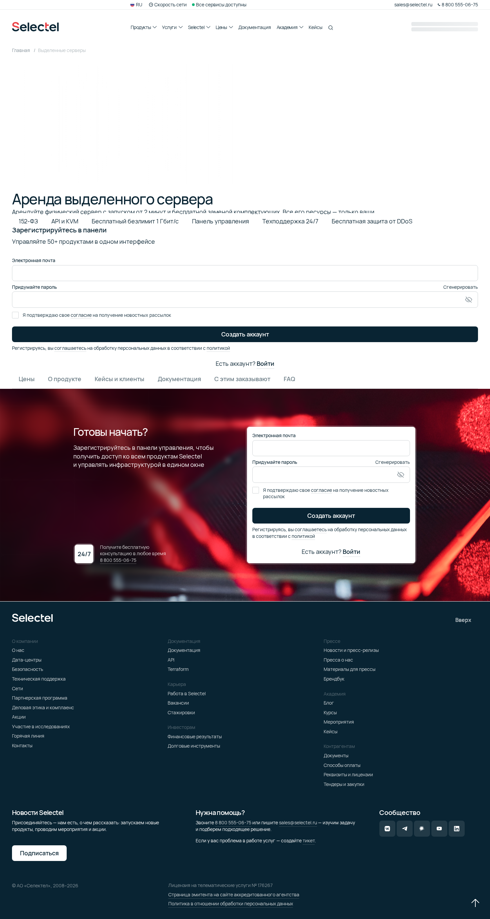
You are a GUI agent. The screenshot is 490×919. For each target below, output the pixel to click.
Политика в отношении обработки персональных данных (230, 903)
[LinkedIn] (457, 829)
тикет (309, 840)
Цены (221, 27)
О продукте (64, 379)
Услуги (169, 27)
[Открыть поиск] (331, 27)
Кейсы (315, 27)
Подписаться (39, 853)
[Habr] (422, 829)
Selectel (196, 27)
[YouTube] (439, 829)
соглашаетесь (70, 348)
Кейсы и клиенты (119, 379)
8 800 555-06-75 (118, 560)
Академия (287, 27)
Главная (21, 50)
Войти (265, 363)
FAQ (289, 379)
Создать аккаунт (245, 334)
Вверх (463, 620)
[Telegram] (405, 829)
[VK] (387, 829)
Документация (254, 27)
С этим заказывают (242, 379)
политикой (218, 348)
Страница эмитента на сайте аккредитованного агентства (233, 894)
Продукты (141, 27)
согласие (81, 315)
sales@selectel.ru (298, 822)
